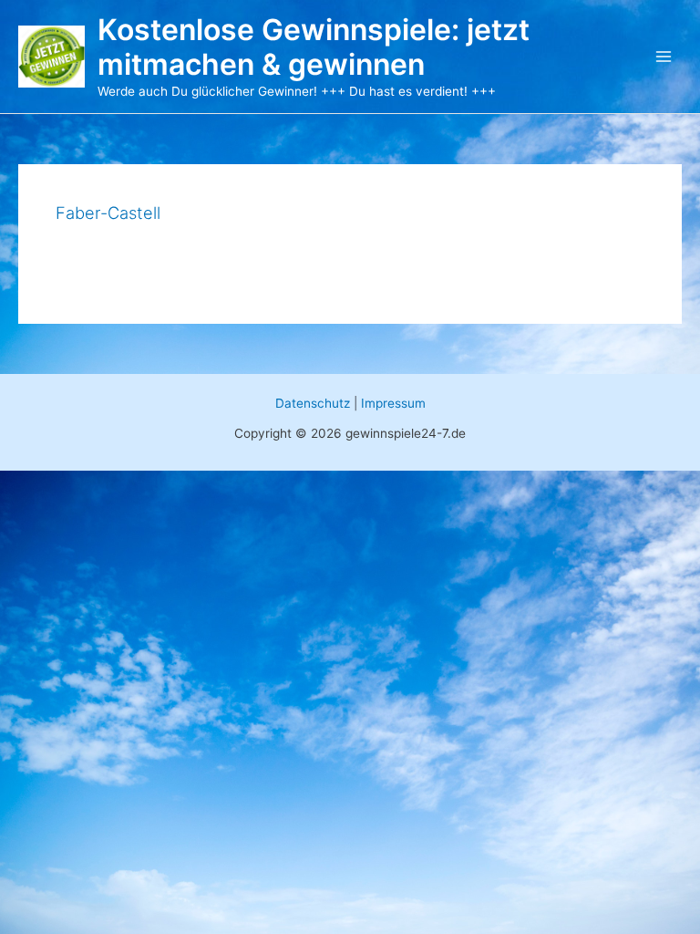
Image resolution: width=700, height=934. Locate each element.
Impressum (393, 403)
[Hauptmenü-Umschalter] (664, 57)
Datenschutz (312, 403)
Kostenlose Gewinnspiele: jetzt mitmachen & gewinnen (314, 47)
